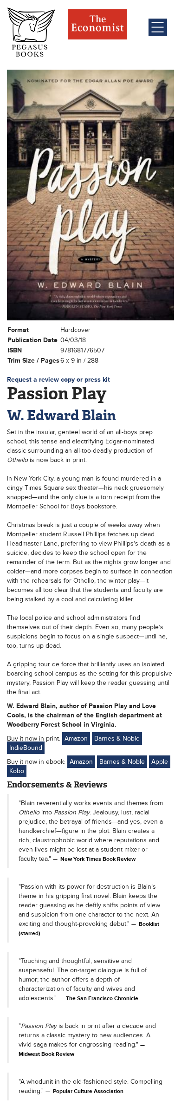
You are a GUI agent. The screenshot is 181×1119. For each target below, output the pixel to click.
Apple (159, 762)
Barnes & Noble (117, 738)
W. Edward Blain (61, 415)
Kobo (16, 771)
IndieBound (25, 748)
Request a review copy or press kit (58, 380)
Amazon (76, 738)
